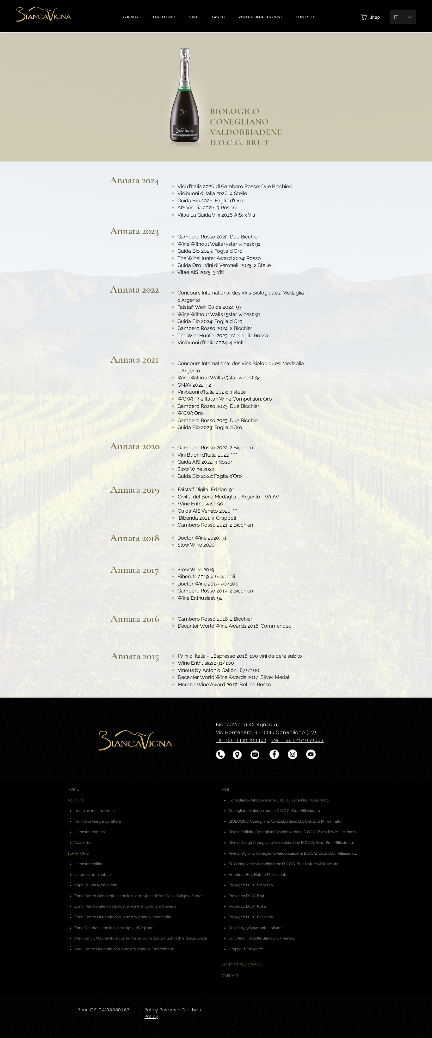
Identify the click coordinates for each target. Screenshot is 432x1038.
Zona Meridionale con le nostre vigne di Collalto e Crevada (125, 906)
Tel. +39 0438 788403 (241, 740)
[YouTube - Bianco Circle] (311, 754)
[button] (217, 17)
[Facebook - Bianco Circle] (274, 754)
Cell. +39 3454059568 (297, 740)
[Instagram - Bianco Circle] (292, 754)
